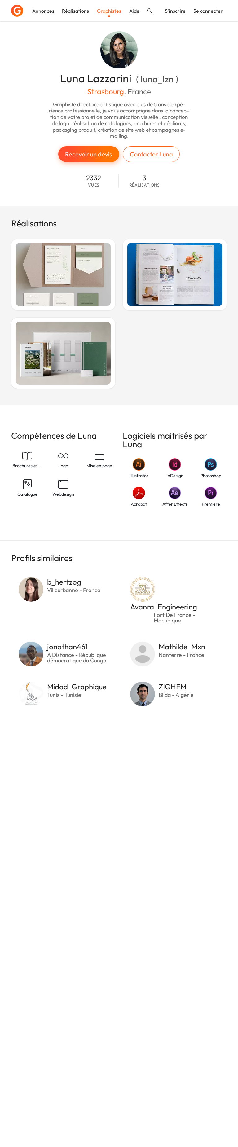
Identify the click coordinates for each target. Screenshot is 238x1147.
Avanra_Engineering (163, 606)
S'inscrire (175, 11)
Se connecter (208, 11)
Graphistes (109, 11)
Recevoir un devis (88, 154)
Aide (134, 11)
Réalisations (75, 11)
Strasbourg (105, 91)
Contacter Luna (151, 154)
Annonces (43, 11)
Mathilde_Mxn (182, 646)
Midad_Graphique (77, 686)
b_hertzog (64, 582)
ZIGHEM (173, 686)
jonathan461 (67, 646)
